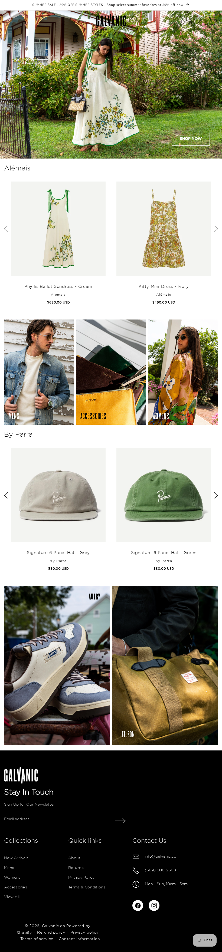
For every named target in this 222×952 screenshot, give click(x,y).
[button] (6, 21)
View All (11, 897)
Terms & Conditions (87, 887)
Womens (12, 877)
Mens (9, 867)
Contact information (79, 939)
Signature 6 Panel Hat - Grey (58, 553)
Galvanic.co (53, 926)
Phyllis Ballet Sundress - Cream (58, 286)
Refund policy (51, 932)
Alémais (17, 169)
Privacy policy (84, 932)
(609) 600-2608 (160, 870)
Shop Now (191, 139)
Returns (76, 867)
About (74, 858)
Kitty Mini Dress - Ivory (164, 286)
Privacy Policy (81, 877)
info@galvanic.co (160, 856)
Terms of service (36, 939)
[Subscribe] (120, 820)
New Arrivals (16, 858)
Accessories (15, 887)
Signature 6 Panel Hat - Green (163, 553)
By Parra (18, 435)
